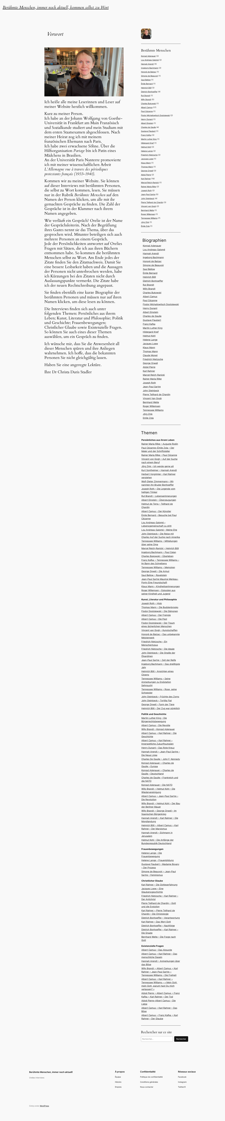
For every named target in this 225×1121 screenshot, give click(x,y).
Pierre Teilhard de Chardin (152, 202)
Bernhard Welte (147, 210)
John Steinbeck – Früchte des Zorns (160, 696)
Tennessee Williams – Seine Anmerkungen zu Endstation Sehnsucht (156, 682)
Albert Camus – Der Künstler (156, 511)
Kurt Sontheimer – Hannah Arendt (159, 470)
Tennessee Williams (149, 218)
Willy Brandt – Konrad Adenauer (158, 729)
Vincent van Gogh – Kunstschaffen (159, 630)
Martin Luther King (149, 139)
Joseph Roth (146, 190)
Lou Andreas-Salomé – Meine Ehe (159, 530)
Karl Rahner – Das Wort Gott (156, 921)
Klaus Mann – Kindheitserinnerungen (160, 586)
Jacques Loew (147, 159)
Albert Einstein (147, 123)
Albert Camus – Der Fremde (156, 615)
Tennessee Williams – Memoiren (158, 567)
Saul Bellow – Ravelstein (154, 575)
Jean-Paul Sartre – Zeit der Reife (158, 660)
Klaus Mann (146, 163)
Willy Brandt (146, 99)
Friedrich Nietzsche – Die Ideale (157, 649)
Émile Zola (145, 226)
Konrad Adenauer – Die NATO (156, 785)
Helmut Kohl (146, 147)
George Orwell (147, 171)
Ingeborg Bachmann (149, 68)
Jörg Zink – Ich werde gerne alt (157, 466)
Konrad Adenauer (148, 56)
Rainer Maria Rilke (148, 186)
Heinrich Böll (146, 88)
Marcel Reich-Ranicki (150, 182)
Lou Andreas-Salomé (150, 60)
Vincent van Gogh (148, 206)
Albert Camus (146, 107)
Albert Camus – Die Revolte (155, 725)
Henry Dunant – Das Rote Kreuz (157, 747)
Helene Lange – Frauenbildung (157, 860)
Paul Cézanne (147, 111)
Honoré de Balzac (148, 72)
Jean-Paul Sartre (148, 194)
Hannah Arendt (147, 64)
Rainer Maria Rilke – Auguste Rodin (159, 444)
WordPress (44, 1106)
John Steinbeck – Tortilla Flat (156, 700)
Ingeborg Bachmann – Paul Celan (158, 552)
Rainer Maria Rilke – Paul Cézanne (159, 455)
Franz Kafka (146, 135)
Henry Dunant (147, 119)
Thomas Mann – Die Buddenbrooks (159, 607)
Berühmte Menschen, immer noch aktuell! (51, 1072)
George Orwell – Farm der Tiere (157, 704)
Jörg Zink (145, 222)
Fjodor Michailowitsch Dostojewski (155, 115)
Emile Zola (148, 418)
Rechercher (181, 1039)
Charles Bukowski (148, 103)
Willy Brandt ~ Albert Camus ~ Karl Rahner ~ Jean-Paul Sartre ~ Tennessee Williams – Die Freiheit (159, 972)
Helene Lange (147, 151)
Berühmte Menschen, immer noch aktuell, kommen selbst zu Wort (56, 7)
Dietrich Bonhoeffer (149, 92)
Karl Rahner (146, 178)
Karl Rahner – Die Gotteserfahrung (159, 884)
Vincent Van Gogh (152, 398)
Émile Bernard (147, 84)
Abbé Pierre (146, 175)
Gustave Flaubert (148, 131)
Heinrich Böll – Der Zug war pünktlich (160, 708)
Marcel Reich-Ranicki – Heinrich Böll (160, 548)
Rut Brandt (145, 95)
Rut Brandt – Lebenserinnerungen (159, 496)
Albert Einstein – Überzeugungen (158, 500)
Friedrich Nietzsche (149, 155)
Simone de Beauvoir (149, 76)
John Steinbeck (147, 198)
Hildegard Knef (147, 143)
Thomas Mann (147, 167)
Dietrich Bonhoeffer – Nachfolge (158, 925)
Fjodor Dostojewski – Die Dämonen (159, 611)
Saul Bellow (146, 80)
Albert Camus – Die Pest (154, 619)
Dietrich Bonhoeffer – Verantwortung (160, 918)
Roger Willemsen (148, 214)
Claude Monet (150, 355)
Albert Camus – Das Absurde (156, 950)
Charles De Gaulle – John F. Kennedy (160, 759)
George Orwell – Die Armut (155, 571)
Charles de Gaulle (148, 127)
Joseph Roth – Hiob (151, 603)
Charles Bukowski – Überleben (157, 556)
